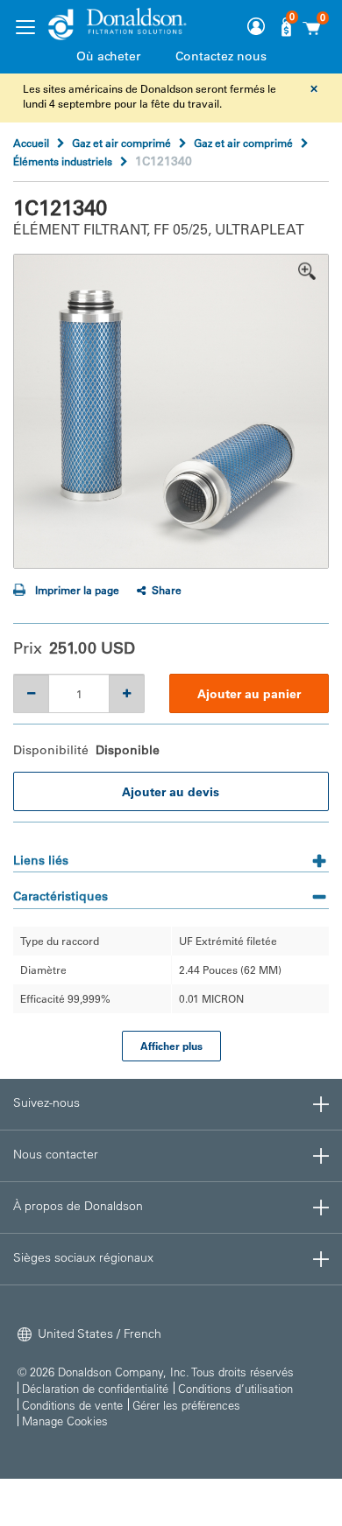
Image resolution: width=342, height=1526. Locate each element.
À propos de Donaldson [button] (78, 1206)
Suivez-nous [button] (46, 1102)
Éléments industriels (62, 161)
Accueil (31, 143)
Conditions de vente (72, 1404)
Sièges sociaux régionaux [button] (83, 1257)
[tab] (171, 854)
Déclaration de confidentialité (95, 1388)
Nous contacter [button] (55, 1154)
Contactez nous (221, 56)
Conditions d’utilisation (235, 1388)
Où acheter (108, 56)
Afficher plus (171, 1046)
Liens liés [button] (40, 860)
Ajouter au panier (249, 694)
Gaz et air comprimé (121, 143)
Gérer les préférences (186, 1404)
